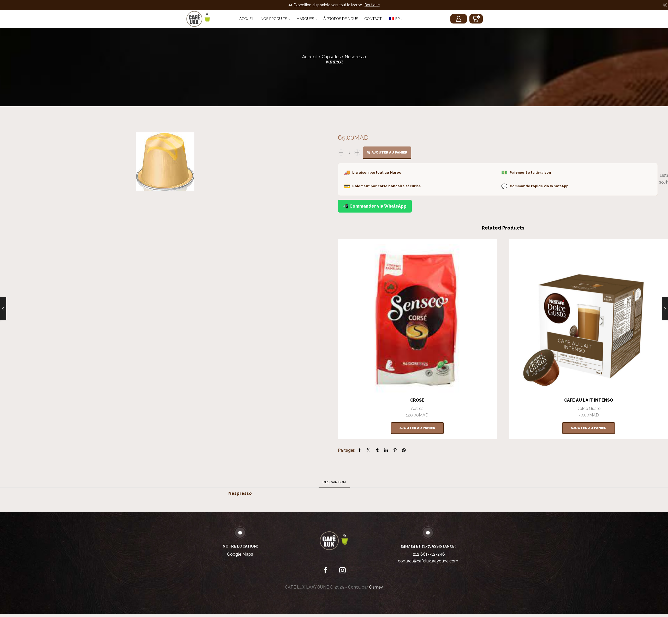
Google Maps (240, 554)
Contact (373, 19)
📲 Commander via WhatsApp (375, 206)
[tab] (334, 482)
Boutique (372, 5)
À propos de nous (340, 19)
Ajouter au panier (389, 152)
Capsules (331, 56)
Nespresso (355, 56)
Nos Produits (274, 19)
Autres (417, 408)
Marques (305, 19)
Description (334, 482)
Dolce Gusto (588, 408)
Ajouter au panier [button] (417, 428)
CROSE (417, 400)
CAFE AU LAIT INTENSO (588, 400)
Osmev (376, 587)
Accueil (246, 19)
